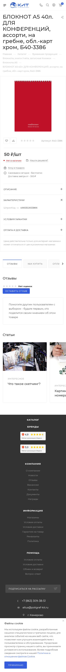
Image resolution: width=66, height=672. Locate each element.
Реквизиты (33, 536)
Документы (33, 494)
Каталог (33, 419)
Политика (33, 541)
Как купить (35, 264)
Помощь (33, 552)
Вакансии (33, 484)
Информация (33, 510)
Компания (33, 463)
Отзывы (12, 264)
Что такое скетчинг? (24, 384)
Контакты (33, 489)
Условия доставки (33, 527)
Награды (33, 499)
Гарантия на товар (33, 531)
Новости (33, 475)
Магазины (33, 517)
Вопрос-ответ (33, 573)
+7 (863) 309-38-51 (34, 601)
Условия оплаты (33, 522)
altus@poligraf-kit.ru (35, 607)
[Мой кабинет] (53, 5)
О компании (33, 470)
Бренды (33, 426)
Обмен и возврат (33, 569)
